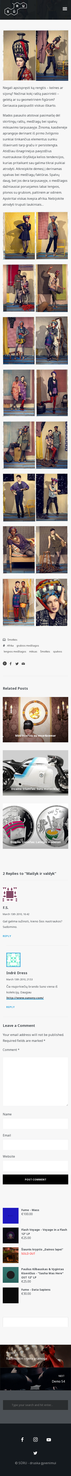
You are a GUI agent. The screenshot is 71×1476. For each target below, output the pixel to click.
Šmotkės (12, 639)
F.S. (5, 907)
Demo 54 (58, 1379)
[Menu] (65, 8)
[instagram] (35, 1440)
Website (9, 1156)
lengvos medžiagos (15, 651)
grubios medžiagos (28, 645)
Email (7, 1135)
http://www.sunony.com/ (25, 998)
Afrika (10, 645)
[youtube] (49, 1442)
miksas (33, 651)
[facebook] (22, 1440)
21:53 (30, 979)
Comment (11, 1050)
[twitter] (35, 1453)
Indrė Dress (16, 972)
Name (7, 1114)
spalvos (57, 651)
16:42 (26, 914)
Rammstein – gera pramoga (26, 1356)
